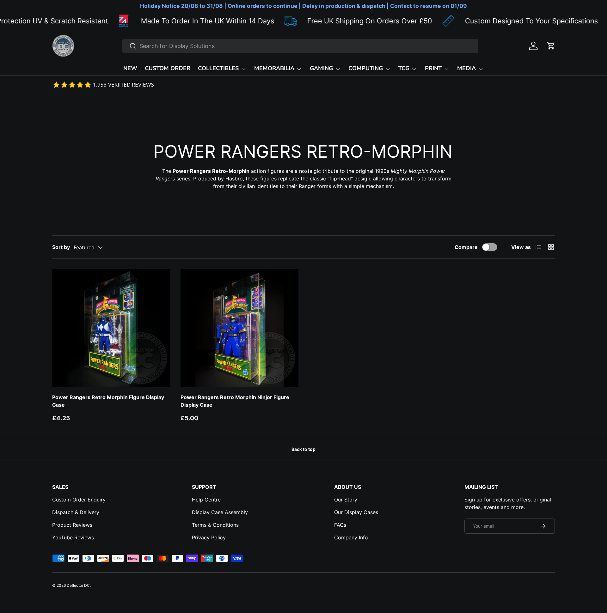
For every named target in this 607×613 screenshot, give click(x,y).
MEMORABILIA (274, 68)
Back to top (303, 449)
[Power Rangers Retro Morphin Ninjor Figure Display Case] (240, 328)
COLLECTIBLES (218, 68)
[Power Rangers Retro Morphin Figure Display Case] (111, 328)
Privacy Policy (209, 537)
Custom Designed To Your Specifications (507, 21)
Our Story (345, 499)
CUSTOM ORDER (167, 68)
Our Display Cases (356, 512)
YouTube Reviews (73, 537)
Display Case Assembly (220, 512)
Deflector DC (78, 585)
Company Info (351, 537)
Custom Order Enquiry (79, 499)
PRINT (433, 68)
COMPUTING (365, 68)
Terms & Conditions (215, 525)
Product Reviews (72, 525)
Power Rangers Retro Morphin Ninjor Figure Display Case (235, 401)
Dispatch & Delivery (75, 512)
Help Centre (206, 499)
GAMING (321, 68)
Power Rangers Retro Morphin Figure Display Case (108, 401)
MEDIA (466, 68)
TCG (403, 68)
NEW (130, 68)
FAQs (340, 525)
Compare (466, 247)
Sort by (61, 247)
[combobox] (300, 46)
